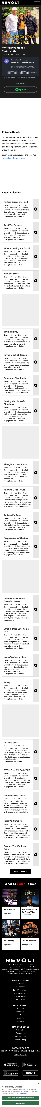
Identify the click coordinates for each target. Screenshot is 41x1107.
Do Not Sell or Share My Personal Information (20, 1097)
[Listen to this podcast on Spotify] (20, 89)
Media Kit (20, 1018)
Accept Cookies (20, 1103)
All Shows (20, 983)
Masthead (20, 1011)
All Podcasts (20, 987)
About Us (20, 1008)
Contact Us (20, 1033)
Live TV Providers (20, 990)
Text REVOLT (20, 1036)
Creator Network (20, 996)
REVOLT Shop (20, 1040)
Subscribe (20, 1030)
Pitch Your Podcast (20, 993)
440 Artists (20, 1000)
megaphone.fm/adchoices (13, 158)
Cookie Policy (23, 1093)
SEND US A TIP (20, 1055)
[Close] (38, 1083)
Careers (20, 1021)
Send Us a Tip (20, 1015)
